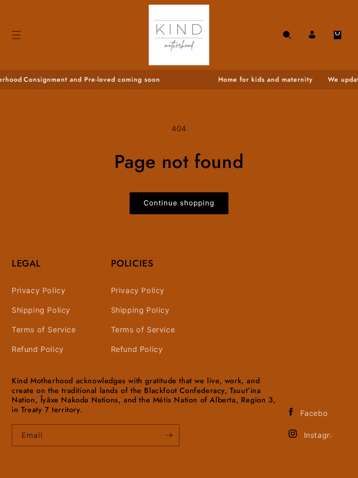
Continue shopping (179, 202)
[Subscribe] (168, 435)
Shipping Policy (41, 310)
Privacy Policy (38, 290)
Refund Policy (38, 349)
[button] (287, 35)
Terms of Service (44, 329)
